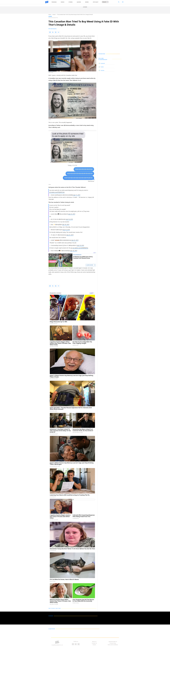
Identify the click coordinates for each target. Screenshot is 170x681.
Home (49, 14)
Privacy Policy (113, 643)
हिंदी (107, 2)
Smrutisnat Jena (52, 28)
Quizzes (79, 2)
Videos (62, 2)
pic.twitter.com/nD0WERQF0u (80, 248)
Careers (94, 644)
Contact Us (94, 643)
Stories (71, 2)
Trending (54, 2)
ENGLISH (104, 2)
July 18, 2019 (69, 219)
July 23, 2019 (70, 235)
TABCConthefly (50, 72)
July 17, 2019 (76, 195)
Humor (54, 14)
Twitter (49, 119)
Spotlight (95, 2)
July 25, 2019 (71, 214)
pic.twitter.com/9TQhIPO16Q (56, 192)
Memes (87, 2)
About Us (94, 641)
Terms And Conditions (113, 644)
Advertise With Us (113, 641)
